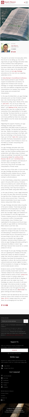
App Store (7, 366)
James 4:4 (24, 274)
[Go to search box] (25, 2)
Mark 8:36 (21, 289)
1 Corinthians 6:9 (18, 159)
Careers (3, 395)
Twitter (5, 385)
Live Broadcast (7, 376)
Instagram (6, 382)
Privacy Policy (4, 393)
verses (10, 157)
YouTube (5, 378)
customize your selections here (14, 335)
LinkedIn (5, 387)
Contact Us (4, 397)
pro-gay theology (17, 71)
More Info (24, 362)
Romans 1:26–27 (5, 159)
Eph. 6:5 (15, 137)
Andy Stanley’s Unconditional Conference (14, 78)
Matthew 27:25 (13, 107)
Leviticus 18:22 (19, 157)
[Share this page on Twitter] (13, 52)
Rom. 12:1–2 (5, 298)
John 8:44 (6, 103)
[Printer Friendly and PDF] (7, 305)
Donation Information (15, 353)
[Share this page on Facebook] (11, 52)
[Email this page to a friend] (15, 52)
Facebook (5, 380)
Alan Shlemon (14, 46)
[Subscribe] (26, 321)
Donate (14, 350)
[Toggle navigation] (27, 2)
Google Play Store (9, 368)
